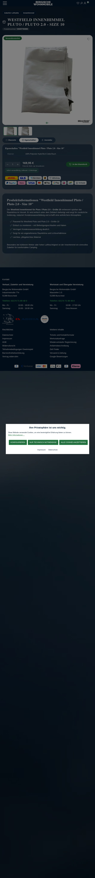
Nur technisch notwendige (43, 442)
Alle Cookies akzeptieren (73, 442)
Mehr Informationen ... (16, 435)
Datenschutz (53, 450)
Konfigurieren (18, 442)
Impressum (41, 450)
